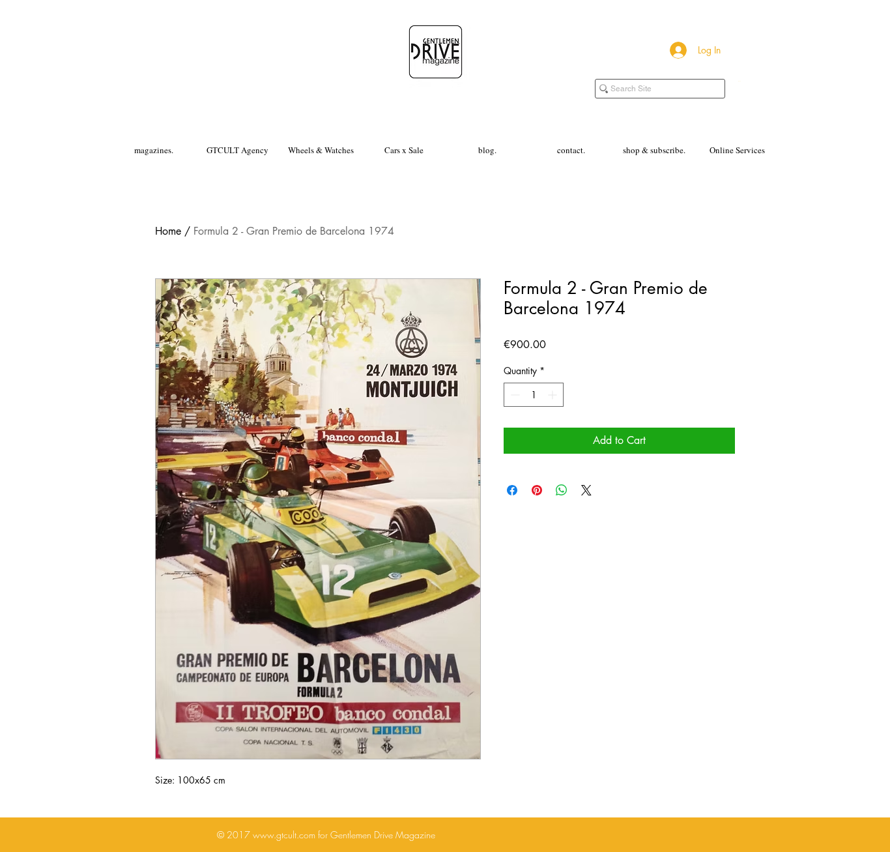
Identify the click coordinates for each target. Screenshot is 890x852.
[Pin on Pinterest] (537, 490)
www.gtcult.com (284, 835)
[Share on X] (586, 490)
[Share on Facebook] (512, 490)
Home (168, 231)
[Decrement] (514, 394)
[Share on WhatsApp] (561, 490)
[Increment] (553, 394)
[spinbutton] (533, 394)
